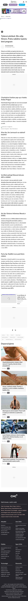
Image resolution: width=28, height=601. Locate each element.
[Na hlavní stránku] (14, 2)
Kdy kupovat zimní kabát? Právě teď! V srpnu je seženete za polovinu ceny (14, 412)
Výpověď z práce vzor (5, 556)
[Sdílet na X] (15, 330)
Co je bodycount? (4, 534)
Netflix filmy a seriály (5, 576)
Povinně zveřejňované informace (14, 597)
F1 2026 (17, 555)
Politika (3, 544)
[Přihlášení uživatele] (23, 2)
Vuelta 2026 (16, 516)
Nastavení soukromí (9, 594)
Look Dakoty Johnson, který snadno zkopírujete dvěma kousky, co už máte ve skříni (14, 436)
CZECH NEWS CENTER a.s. (19, 584)
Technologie (4, 563)
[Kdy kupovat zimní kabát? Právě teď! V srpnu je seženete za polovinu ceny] (14, 402)
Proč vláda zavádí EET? (5, 552)
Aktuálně (3, 521)
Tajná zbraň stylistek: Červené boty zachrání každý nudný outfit (13, 460)
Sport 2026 (19, 544)
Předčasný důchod (19, 567)
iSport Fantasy (8, 508)
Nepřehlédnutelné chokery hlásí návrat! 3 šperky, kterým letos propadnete (12, 364)
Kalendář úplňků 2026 (5, 532)
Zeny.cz (2, 16)
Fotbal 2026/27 (18, 549)
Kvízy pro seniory (4, 530)
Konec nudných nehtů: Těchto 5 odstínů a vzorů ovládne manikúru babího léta (13, 388)
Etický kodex (23, 596)
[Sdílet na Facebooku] (13, 330)
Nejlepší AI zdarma (4, 570)
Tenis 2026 (18, 553)
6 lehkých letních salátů (20, 539)
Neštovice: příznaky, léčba (6, 527)
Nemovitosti (8, 510)
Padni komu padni (4, 554)
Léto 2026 (18, 521)
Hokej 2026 (18, 551)
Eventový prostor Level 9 (11, 514)
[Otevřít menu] (26, 2)
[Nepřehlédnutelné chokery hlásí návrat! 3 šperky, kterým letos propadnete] (14, 354)
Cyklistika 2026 (18, 558)
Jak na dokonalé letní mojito (21, 537)
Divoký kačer (3, 558)
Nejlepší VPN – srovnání (5, 574)
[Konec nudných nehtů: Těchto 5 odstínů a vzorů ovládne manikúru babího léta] (14, 378)
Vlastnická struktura (18, 594)
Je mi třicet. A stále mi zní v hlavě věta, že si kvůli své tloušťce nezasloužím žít (22, 297)
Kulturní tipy (8, 16)
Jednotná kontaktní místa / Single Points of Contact (11, 596)
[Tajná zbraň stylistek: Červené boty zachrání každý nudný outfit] (14, 451)
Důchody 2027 (18, 570)
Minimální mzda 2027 (20, 572)
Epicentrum (3, 525)
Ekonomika (19, 563)
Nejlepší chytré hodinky (5, 572)
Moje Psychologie (5, 506)
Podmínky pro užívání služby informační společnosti (13, 591)
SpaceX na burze (4, 567)
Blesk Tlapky (13, 506)
